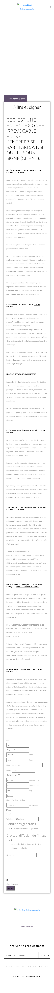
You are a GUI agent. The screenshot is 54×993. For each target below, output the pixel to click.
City (30, 791)
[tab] (15, 98)
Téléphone (11, 819)
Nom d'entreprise (13, 765)
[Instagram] (27, 933)
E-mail (9, 770)
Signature (10, 855)
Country (9, 814)
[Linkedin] (40, 933)
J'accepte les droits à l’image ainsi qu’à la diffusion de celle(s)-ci (26, 846)
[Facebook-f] (14, 933)
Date (8, 740)
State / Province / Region (15, 800)
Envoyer (10, 888)
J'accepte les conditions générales (25, 829)
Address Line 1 (34, 780)
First (31, 755)
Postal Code (33, 805)
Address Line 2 (34, 785)
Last (31, 760)
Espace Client (27, 926)
